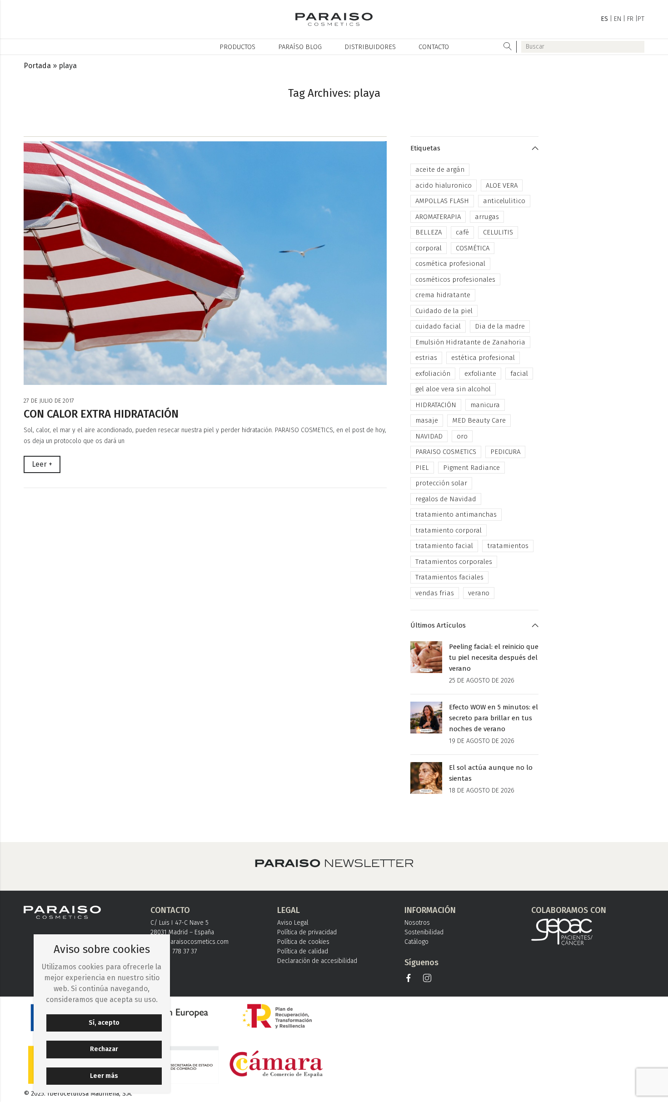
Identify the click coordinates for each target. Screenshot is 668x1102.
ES (604, 19)
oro (462, 436)
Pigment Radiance (471, 468)
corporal (428, 248)
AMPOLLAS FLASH (442, 201)
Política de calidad (302, 951)
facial (519, 373)
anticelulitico (504, 201)
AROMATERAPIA (438, 217)
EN (617, 19)
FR (630, 19)
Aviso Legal (293, 923)
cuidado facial (438, 326)
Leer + (42, 464)
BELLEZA (428, 232)
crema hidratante (442, 295)
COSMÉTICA (472, 248)
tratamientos (507, 546)
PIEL (422, 468)
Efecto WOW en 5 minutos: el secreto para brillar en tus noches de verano (493, 718)
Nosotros (417, 923)
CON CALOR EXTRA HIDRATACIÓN (101, 414)
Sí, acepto (104, 1023)
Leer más (104, 1076)
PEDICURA (505, 452)
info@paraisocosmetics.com (189, 942)
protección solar (441, 483)
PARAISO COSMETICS (445, 452)
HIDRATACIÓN (435, 405)
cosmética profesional (450, 263)
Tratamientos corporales (453, 562)
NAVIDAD (429, 436)
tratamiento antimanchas (456, 514)
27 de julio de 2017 (49, 400)
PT (641, 19)
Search (508, 47)
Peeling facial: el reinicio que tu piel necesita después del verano (493, 658)
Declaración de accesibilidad (317, 961)
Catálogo (416, 942)
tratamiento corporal (448, 530)
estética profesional (483, 358)
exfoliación (432, 373)
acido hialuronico (443, 185)
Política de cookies (303, 942)
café (462, 232)
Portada (37, 65)
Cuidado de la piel (444, 311)
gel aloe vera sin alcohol (453, 389)
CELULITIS (498, 232)
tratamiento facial (444, 546)
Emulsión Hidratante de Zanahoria (470, 342)
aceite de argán (439, 169)
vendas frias (434, 593)
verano (478, 593)
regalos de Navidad (445, 499)
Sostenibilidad (424, 932)
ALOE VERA (502, 185)
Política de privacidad (307, 932)
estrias (426, 358)
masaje (426, 420)
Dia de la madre (500, 326)
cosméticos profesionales (455, 279)
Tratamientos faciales (449, 577)
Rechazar (104, 1049)
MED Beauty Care (479, 420)
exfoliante (480, 373)
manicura (485, 405)
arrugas (487, 217)
